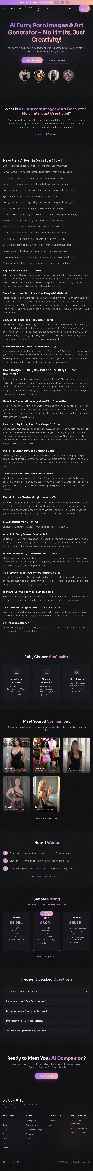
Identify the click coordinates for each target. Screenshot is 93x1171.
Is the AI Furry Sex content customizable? (24, 1021)
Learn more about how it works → (46, 876)
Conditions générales (79, 1128)
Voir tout (6, 1148)
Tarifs (57, 8)
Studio (48, 8)
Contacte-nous (54, 1121)
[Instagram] (13, 1162)
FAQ (50, 1125)
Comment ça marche (34, 1134)
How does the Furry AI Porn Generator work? (25, 1001)
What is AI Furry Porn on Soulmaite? (21, 991)
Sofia (5, 1121)
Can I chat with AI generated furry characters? (26, 1031)
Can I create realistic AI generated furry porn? (26, 1011)
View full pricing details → (46, 956)
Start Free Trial (32, 60)
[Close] (73, 2)
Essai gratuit (84, 8)
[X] (9, 1162)
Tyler (5, 1125)
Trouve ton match (39, 8)
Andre (5, 1134)
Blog (65, 8)
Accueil (18, 8)
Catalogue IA (29, 8)
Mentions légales (78, 1133)
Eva (4, 1143)
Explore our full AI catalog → (46, 134)
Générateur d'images (34, 1130)
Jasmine (6, 1139)
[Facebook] (4, 1162)
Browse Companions (58, 60)
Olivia (5, 1130)
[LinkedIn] (18, 1162)
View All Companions (45, 818)
